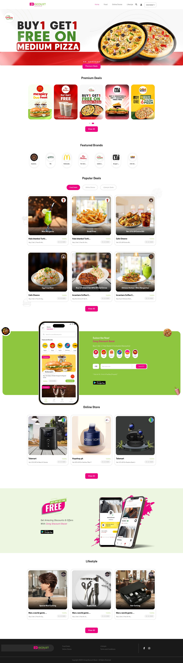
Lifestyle (130, 4)
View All (91, 129)
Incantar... (34, 164)
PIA (50, 164)
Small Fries (91, 231)
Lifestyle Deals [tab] (108, 187)
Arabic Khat (91, 605)
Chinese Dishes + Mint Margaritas (135, 288)
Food (105, 4)
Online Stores (117, 4)
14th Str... (132, 164)
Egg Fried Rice (47, 288)
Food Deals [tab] (73, 187)
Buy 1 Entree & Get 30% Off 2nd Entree (91, 288)
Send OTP (141, 366)
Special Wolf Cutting (47, 605)
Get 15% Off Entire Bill (135, 231)
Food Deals (66, 646)
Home (97, 4)
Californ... (100, 164)
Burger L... (116, 164)
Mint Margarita (48, 231)
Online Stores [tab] (90, 187)
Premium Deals (91, 66)
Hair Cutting (135, 605)
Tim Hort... (83, 164)
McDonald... (67, 164)
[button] (141, 4)
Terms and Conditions (107, 649)
